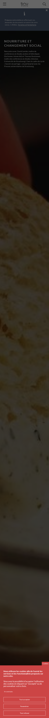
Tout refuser (24, 713)
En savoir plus (8, 691)
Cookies (45, 664)
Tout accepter (24, 700)
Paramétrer (24, 706)
